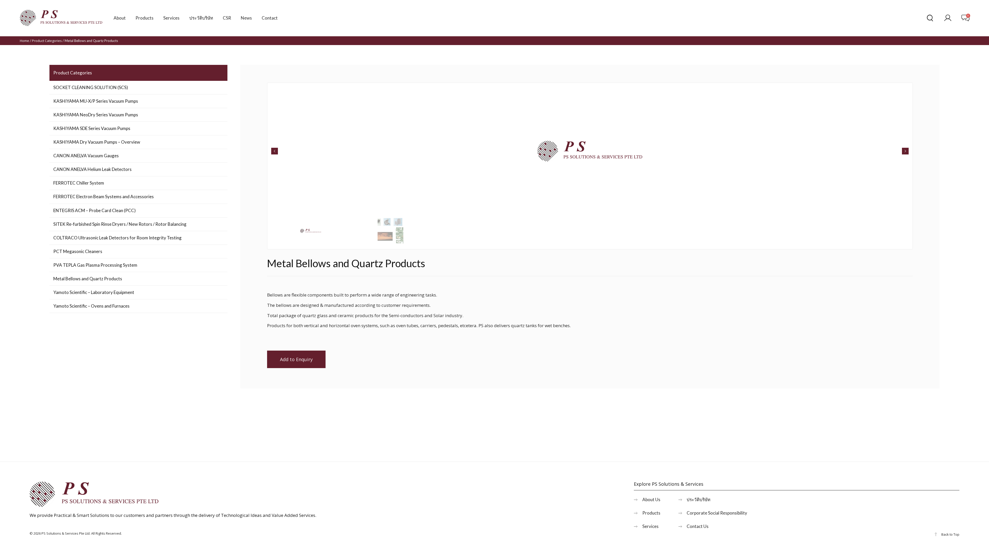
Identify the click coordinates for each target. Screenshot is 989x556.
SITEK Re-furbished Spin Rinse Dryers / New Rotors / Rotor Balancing (119, 224)
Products (144, 18)
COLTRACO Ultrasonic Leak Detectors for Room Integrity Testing (117, 237)
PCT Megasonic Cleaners (77, 251)
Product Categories (47, 40)
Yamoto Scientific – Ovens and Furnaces (91, 306)
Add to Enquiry (296, 359)
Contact (270, 18)
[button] (274, 151)
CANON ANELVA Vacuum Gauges (86, 155)
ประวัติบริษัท (201, 18)
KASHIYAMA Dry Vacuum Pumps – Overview (96, 142)
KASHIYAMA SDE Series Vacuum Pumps (91, 128)
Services (171, 18)
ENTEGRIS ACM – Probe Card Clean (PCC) (94, 210)
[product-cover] (590, 151)
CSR (227, 18)
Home (24, 40)
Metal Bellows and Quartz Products (87, 278)
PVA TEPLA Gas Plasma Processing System (95, 265)
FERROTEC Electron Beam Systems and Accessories (103, 196)
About (120, 18)
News (246, 18)
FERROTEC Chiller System (78, 183)
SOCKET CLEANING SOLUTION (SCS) (90, 87)
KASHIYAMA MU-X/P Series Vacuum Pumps (95, 101)
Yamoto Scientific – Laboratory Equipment (93, 292)
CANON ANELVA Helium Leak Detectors (92, 169)
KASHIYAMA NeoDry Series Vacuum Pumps (95, 114)
